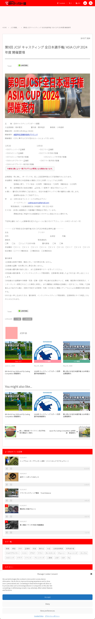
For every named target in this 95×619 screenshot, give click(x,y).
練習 (13, 548)
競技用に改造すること (28, 509)
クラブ (19, 557)
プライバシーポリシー (52, 616)
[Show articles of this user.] (10, 332)
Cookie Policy (39, 616)
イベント (28, 557)
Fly (69, 557)
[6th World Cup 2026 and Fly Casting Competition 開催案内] (18, 350)
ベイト (24, 553)
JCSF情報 (17, 319)
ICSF (63, 557)
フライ (40, 553)
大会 (48, 548)
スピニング (10, 557)
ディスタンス (50, 553)
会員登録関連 (58, 548)
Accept (48, 597)
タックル (83, 553)
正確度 (27, 548)
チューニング (72, 553)
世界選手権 (70, 548)
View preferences (47, 610)
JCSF (57, 557)
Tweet (9, 66)
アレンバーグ (39, 557)
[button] (91, 574)
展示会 (41, 548)
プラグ (32, 553)
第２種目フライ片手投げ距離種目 (32, 525)
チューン (61, 553)
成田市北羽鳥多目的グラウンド (26, 134)
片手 (20, 548)
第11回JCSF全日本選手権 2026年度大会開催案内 (76, 372)
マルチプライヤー (12, 553)
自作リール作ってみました (29, 477)
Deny (47, 604)
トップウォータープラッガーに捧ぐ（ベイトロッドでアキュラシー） (45, 461)
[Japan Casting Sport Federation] (15, 3)
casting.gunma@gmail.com (38, 202)
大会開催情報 (27, 319)
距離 (7, 548)
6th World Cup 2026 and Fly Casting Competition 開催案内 (17, 372)
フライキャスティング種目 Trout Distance (35, 493)
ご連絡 (49, 557)
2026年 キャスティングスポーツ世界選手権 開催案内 (47, 372)
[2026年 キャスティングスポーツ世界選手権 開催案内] (47, 350)
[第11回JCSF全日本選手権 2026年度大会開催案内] (76, 350)
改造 (34, 548)
